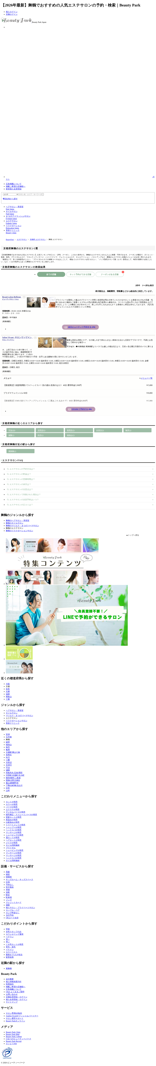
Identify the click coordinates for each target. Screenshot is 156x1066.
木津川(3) (100, 430)
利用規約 (10, 984)
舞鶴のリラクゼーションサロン (19, 531)
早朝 (8, 890)
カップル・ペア (13, 910)
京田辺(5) (41, 430)
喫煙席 (9, 877)
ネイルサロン (12, 713)
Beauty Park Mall (12, 1034)
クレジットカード (13, 902)
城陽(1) (11, 435)
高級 (8, 872)
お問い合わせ (12, 994)
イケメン (10, 949)
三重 (8, 699)
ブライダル (11, 848)
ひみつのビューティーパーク (18, 1039)
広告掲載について (13, 184)
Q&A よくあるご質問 (15, 992)
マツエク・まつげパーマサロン (19, 716)
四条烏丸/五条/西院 (14, 773)
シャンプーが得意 (13, 827)
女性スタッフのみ (13, 932)
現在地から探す (11, 199)
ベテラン (10, 937)
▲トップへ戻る (132, 535)
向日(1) (41, 435)
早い (8, 942)
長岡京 (9, 755)
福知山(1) (71, 435)
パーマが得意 (12, 807)
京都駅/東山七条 (13, 752)
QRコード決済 (12, 918)
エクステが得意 (13, 809)
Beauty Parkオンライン (15, 1021)
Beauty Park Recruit (13, 1041)
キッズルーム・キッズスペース (19, 879)
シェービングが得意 (14, 835)
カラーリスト (12, 952)
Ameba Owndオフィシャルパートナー (22, 1016)
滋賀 (8, 694)
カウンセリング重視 (14, 934)
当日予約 (10, 915)
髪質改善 (10, 957)
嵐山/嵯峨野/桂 (12, 783)
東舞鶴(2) (12, 451)
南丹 (8, 747)
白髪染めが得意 (13, 822)
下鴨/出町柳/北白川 (14, 785)
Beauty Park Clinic (13, 1032)
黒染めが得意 (12, 820)
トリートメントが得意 (15, 825)
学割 (8, 929)
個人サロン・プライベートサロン (20, 908)
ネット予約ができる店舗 (80, 274)
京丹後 (9, 737)
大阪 (8, 684)
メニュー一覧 (146, 378)
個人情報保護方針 (13, 982)
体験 (8, 905)
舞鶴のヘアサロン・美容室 (17, 520)
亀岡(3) (128, 430)
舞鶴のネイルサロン (14, 523)
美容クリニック (13, 723)
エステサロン (22, 239)
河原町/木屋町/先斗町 (15, 775)
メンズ (9, 900)
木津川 (9, 765)
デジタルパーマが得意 (15, 812)
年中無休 (10, 887)
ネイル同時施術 (13, 845)
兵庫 (8, 691)
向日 (8, 757)
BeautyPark (10, 240)
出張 (8, 882)
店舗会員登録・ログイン (16, 997)
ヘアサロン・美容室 (14, 710)
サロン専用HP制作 (14, 1013)
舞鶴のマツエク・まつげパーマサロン (22, 526)
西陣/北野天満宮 (13, 780)
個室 (8, 874)
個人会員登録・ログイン (16, 999)
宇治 (8, 768)
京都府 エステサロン (38, 239)
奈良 (8, 689)
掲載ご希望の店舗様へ (15, 186)
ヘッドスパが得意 (13, 830)
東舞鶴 (9, 968)
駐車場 (9, 897)
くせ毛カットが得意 (14, 944)
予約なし (10, 885)
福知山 (9, 745)
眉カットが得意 (13, 838)
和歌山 (9, 697)
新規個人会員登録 (13, 189)
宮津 (8, 734)
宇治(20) (11, 430)
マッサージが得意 (13, 832)
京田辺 (9, 762)
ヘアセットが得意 (13, 840)
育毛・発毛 (11, 947)
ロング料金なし (13, 913)
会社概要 (10, 979)
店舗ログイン (12, 14)
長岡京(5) (71, 430)
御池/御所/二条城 (13, 778)
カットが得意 (12, 802)
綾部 (8, 742)
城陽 (8, 770)
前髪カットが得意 (13, 817)
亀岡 (8, 750)
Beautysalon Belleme (11, 298)
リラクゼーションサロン (16, 721)
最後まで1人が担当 (14, 955)
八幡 (8, 760)
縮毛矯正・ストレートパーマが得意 (21, 815)
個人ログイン (12, 12)
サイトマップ (12, 1002)
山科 (8, 791)
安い (8, 939)
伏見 (8, 788)
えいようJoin (11, 1044)
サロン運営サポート (14, 1018)
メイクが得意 (12, 843)
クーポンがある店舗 (112, 273)
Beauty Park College (14, 1036)
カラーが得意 (12, 804)
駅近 (8, 895)
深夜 (8, 892)
